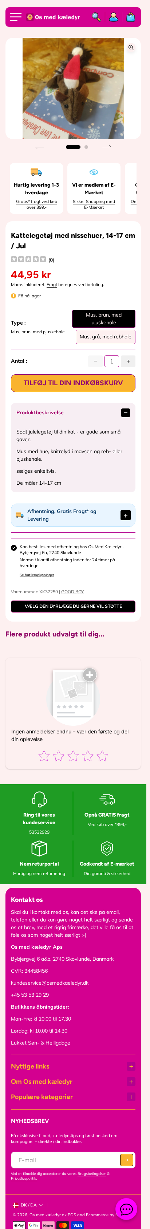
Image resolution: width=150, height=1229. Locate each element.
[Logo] (53, 17)
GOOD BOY (72, 591)
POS (72, 1214)
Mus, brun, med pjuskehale (104, 320)
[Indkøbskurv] (128, 17)
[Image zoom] (131, 47)
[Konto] (113, 17)
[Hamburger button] (17, 17)
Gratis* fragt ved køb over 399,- (36, 204)
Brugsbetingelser (92, 1173)
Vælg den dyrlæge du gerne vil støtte (73, 606)
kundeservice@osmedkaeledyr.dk (49, 983)
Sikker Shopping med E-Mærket (94, 204)
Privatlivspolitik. (24, 1178)
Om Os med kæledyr (41, 1082)
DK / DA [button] (29, 1205)
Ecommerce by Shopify (108, 1214)
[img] (28, 260)
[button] (73, 147)
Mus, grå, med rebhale (105, 338)
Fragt (52, 284)
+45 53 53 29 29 (30, 995)
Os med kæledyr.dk (48, 1214)
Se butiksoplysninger (37, 575)
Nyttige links (30, 1066)
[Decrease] (95, 361)
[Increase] (128, 361)
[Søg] (96, 17)
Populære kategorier (42, 1097)
